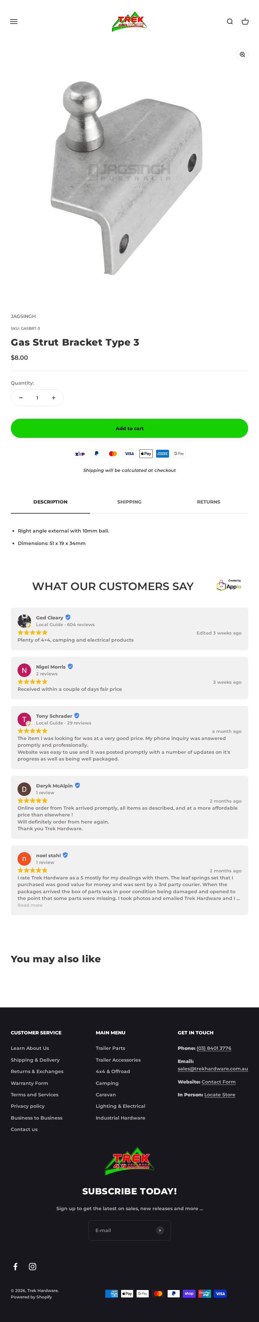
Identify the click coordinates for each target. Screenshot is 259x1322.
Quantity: (22, 383)
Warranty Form (29, 1083)
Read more (30, 905)
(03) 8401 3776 (214, 1048)
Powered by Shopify (31, 1296)
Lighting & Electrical (120, 1106)
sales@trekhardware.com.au (213, 1069)
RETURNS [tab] (208, 502)
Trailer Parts (110, 1048)
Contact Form (219, 1082)
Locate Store (219, 1095)
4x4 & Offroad (113, 1071)
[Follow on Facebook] (15, 1266)
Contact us (24, 1129)
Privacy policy (28, 1106)
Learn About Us (30, 1048)
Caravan (106, 1095)
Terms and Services (34, 1095)
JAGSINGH (23, 316)
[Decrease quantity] (21, 398)
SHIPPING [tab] (129, 502)
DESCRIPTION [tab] (50, 502)
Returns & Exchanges (37, 1071)
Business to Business (36, 1118)
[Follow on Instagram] (32, 1266)
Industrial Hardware (120, 1118)
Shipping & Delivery (35, 1060)
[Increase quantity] (53, 398)
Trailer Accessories (118, 1060)
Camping (107, 1083)
